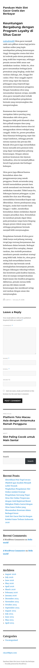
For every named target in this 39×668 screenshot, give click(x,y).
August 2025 (10, 611)
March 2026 (10, 589)
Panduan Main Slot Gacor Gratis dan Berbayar (15, 10)
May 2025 (9, 620)
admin (8, 300)
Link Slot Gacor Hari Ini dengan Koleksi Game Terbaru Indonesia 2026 (19, 519)
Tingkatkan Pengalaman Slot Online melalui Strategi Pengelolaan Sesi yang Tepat (17, 492)
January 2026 (11, 595)
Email (6, 369)
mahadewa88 (9, 41)
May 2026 (9, 583)
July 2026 (9, 577)
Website (6, 380)
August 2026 (10, 574)
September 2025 (12, 608)
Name (6, 358)
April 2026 (9, 586)
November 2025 (12, 602)
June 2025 (9, 617)
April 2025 (9, 623)
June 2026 (9, 580)
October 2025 (11, 605)
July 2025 (9, 614)
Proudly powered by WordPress (15, 664)
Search (6, 457)
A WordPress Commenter (14, 551)
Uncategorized (11, 640)
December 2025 (12, 598)
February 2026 (11, 592)
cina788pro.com (10, 653)
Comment (8, 325)
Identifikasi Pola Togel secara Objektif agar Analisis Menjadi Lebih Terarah (18, 483)
